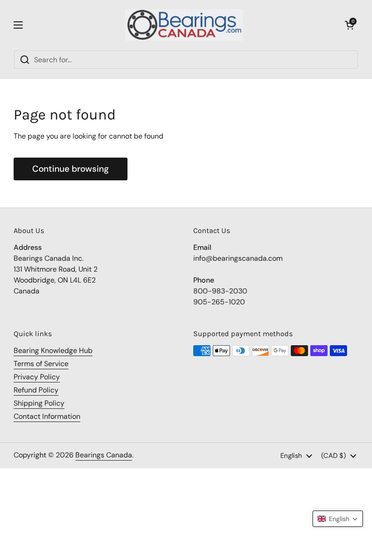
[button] (349, 25)
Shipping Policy (39, 403)
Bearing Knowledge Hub (53, 350)
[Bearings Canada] (184, 25)
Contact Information (47, 416)
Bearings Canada (103, 455)
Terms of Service (41, 363)
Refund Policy (36, 390)
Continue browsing (70, 168)
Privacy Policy (37, 377)
